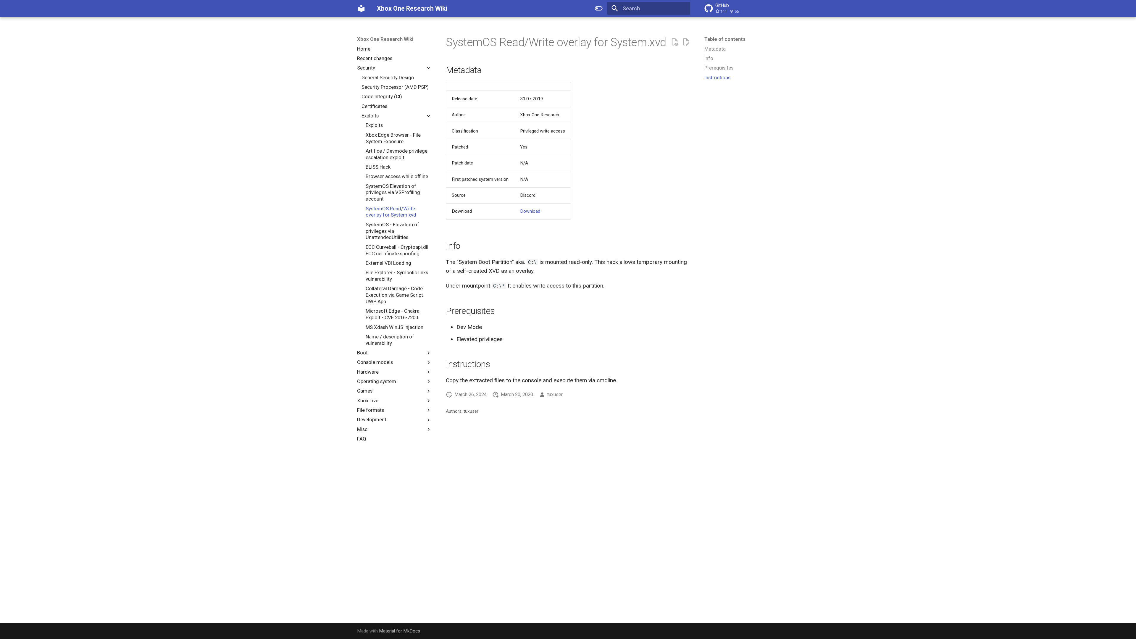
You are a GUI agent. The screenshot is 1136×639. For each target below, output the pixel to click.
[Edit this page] (686, 42)
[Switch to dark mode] (598, 8)
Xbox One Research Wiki (385, 39)
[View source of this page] (674, 42)
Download (530, 211)
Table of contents (725, 39)
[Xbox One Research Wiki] (361, 8)
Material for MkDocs (399, 631)
